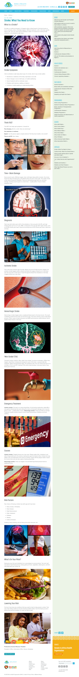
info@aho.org (53, 7)
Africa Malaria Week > (59, 130)
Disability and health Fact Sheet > (62, 94)
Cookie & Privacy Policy (29, 674)
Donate (73, 11)
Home (5, 11)
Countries (26, 11)
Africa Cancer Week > (59, 126)
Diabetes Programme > (60, 112)
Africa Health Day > (59, 128)
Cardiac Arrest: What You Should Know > (64, 151)
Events (30, 662)
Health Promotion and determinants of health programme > (63, 115)
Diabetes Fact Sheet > (59, 92)
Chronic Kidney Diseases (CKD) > (62, 74)
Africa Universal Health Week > (62, 139)
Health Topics (18, 11)
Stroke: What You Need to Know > (62, 149)
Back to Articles (9, 654)
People (42, 666)
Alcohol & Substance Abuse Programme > (64, 105)
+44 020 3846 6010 (43, 7)
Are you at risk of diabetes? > (61, 157)
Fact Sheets (43, 665)
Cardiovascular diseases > (60, 72)
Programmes (34, 11)
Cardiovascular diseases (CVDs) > (62, 54)
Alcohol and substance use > (61, 68)
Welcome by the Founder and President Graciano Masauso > (64, 20)
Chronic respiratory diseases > (61, 76)
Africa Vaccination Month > (61, 141)
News (62, 11)
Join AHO (71, 7)
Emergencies (56, 11)
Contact (43, 669)
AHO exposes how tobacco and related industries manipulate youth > (63, 39)
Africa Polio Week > (59, 133)
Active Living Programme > (61, 102)
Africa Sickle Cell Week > (60, 135)
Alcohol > (56, 52)
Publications (43, 11)
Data (49, 11)
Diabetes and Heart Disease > (61, 165)
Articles (42, 662)
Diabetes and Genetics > (60, 163)
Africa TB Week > (58, 137)
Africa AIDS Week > (59, 124)
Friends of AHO (44, 668)
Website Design (38, 674)
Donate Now (58, 654)
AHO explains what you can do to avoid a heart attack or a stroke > (64, 24)
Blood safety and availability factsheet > (64, 86)
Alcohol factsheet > (59, 84)
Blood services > (58, 70)
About (10, 11)
